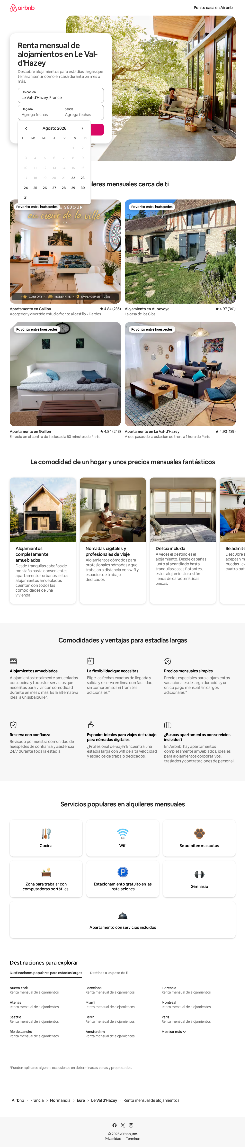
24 (26, 188)
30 (83, 188)
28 (64, 188)
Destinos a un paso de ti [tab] (109, 973)
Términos (133, 1139)
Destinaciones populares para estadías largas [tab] (46, 973)
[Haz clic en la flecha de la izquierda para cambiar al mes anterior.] (26, 128)
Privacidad (113, 1139)
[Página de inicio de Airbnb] (22, 7)
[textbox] (39, 114)
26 (45, 188)
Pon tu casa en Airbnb (213, 7)
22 (73, 178)
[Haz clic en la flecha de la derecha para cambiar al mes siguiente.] (82, 128)
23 (83, 178)
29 (73, 188)
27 (54, 188)
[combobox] (61, 97)
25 (35, 188)
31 (25, 198)
